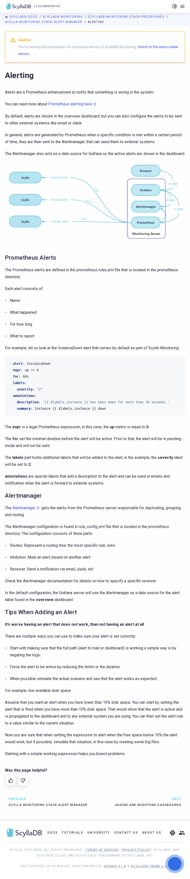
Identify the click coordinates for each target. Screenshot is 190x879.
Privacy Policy (136, 850)
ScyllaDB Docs (23, 17)
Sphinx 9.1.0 (115, 866)
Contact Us (126, 832)
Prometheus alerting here (70, 104)
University (98, 832)
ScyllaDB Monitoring (63, 17)
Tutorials (72, 832)
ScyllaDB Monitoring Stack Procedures (126, 17)
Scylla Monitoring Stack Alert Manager (44, 22)
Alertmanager (23, 508)
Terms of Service (102, 850)
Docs (53, 832)
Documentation (48, 6)
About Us (151, 832)
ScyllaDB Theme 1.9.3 (150, 866)
